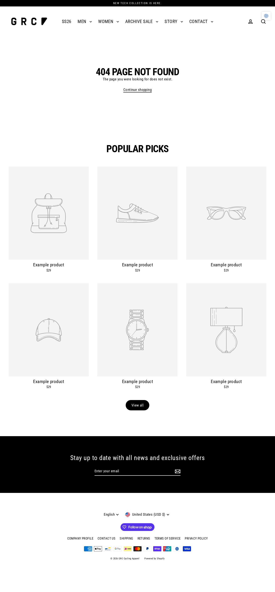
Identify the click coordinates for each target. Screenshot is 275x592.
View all (137, 405)
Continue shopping (137, 89)
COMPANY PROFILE (80, 538)
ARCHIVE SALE (139, 21)
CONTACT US (106, 538)
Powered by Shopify (154, 558)
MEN (82, 21)
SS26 (66, 21)
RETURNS (144, 538)
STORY (172, 21)
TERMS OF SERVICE (167, 538)
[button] (266, 16)
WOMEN (106, 21)
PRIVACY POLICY (196, 538)
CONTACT (199, 21)
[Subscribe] (177, 471)
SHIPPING (126, 538)
